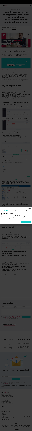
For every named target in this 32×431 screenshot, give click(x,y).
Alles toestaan (26, 222)
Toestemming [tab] (6, 210)
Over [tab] (26, 210)
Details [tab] (16, 210)
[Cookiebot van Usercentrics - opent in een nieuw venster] (27, 208)
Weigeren (5, 222)
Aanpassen (15, 222)
